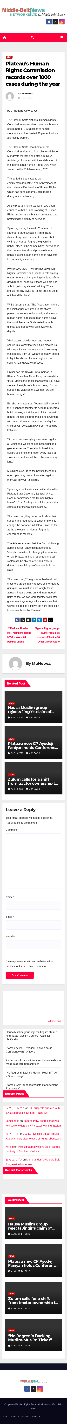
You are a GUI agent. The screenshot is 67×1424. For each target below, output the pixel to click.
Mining (10, 1146)
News (9, 57)
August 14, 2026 (20, 1234)
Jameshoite (12, 1120)
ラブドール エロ (15, 1108)
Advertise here (54, 1021)
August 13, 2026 (20, 1308)
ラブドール (12, 1133)
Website (10, 936)
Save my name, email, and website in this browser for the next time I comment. (29, 964)
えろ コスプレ (14, 1159)
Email (10, 916)
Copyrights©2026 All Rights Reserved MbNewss (27, 1404)
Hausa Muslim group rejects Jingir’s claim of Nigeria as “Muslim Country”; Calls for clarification (32, 1036)
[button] (32, 37)
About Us (36, 1416)
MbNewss (27, 93)
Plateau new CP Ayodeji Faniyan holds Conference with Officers (33, 747)
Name (10, 897)
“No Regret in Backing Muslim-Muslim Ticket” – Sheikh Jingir (31, 1339)
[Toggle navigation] (62, 37)
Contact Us (23, 1416)
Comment (12, 829)
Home (5, 1416)
